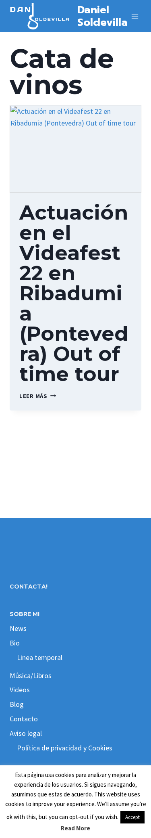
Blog (17, 704)
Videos (20, 689)
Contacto (24, 718)
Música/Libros (31, 675)
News (18, 628)
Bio (15, 642)
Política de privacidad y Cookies (64, 747)
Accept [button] (132, 817)
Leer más (37, 396)
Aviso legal (26, 733)
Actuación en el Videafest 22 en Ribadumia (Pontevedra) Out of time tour (73, 293)
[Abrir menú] (135, 16)
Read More (75, 828)
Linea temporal (39, 657)
